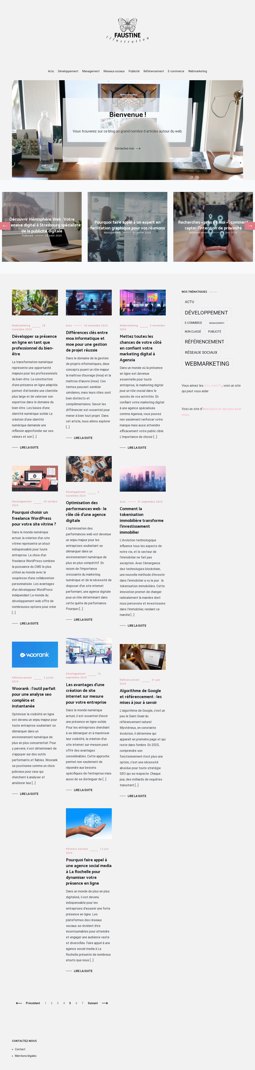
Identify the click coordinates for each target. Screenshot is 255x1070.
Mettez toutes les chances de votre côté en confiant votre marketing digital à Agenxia (141, 348)
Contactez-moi (124, 148)
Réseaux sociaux (114, 71)
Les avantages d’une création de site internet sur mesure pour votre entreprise (86, 694)
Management (91, 71)
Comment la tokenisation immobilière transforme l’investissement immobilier (142, 521)
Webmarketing (197, 71)
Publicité (134, 71)
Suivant (93, 1003)
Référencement (154, 71)
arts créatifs (213, 385)
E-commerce (176, 71)
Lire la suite (29, 447)
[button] (5, 226)
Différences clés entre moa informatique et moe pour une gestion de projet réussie (87, 341)
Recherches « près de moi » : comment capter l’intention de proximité (213, 225)
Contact (20, 1049)
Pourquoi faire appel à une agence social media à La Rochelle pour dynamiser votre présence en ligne (89, 872)
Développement (68, 71)
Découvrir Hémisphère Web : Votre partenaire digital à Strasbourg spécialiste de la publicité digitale (42, 225)
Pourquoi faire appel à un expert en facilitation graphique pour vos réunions (127, 225)
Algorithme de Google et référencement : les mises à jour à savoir (141, 697)
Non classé (193, 331)
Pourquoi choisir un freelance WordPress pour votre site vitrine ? (34, 518)
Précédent (33, 1003)
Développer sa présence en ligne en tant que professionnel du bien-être (34, 345)
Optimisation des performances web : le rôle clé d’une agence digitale (86, 512)
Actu (51, 71)
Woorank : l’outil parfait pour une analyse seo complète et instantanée (34, 697)
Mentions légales (25, 1055)
